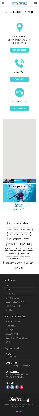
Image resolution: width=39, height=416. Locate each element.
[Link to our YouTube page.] (21, 387)
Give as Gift (11, 329)
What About (19, 268)
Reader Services (13, 322)
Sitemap (9, 309)
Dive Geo (26, 239)
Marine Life (12, 253)
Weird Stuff (29, 263)
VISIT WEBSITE (19, 108)
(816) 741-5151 (11, 356)
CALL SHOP (19, 79)
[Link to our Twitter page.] (12, 387)
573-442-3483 (20, 72)
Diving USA (10, 293)
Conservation (13, 234)
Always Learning (12, 229)
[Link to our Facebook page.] (8, 387)
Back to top (19, 411)
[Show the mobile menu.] (35, 3)
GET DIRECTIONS (19, 50)
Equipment (8, 248)
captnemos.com (19, 101)
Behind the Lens (26, 229)
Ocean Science (24, 253)
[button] (19, 147)
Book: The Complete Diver (17, 337)
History (18, 248)
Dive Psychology (25, 244)
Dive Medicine (12, 244)
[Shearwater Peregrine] (19, 182)
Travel (28, 258)
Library (9, 286)
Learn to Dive (28, 248)
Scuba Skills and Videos (15, 258)
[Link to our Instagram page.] (17, 387)
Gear (8, 289)
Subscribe (10, 325)
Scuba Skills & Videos (15, 301)
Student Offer (12, 333)
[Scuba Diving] (19, 3)
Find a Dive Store (13, 305)
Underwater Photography (13, 263)
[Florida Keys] (19, 210)
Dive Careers (25, 234)
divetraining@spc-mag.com (18, 365)
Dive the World (12, 297)
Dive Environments (15, 239)
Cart (8, 341)
